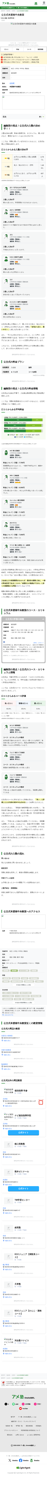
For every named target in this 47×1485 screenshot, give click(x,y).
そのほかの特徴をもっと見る (23, 985)
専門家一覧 (19, 1426)
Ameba (15, 1460)
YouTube (25, 1408)
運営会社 (9, 1435)
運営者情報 (29, 1426)
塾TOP (3, 11)
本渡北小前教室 (7, 1035)
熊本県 (8, 11)
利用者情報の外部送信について (30, 1430)
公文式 (12, 83)
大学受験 (27, 1404)
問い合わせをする (7, 1015)
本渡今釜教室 (6, 1050)
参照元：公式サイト (39, 643)
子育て (39, 1404)
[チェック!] (41, 1103)
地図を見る (7, 1040)
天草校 (5, 1099)
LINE (16, 1404)
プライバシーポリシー (11, 1430)
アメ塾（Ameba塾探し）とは (27, 1417)
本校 (4, 1152)
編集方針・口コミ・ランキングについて (23, 1421)
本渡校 (5, 1179)
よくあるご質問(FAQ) (33, 1435)
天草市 (13, 11)
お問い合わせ (20, 1435)
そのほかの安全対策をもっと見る (23, 1002)
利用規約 (38, 1426)
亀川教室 (6, 1264)
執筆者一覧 (9, 1426)
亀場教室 (4, 1064)
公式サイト (23, 1132)
